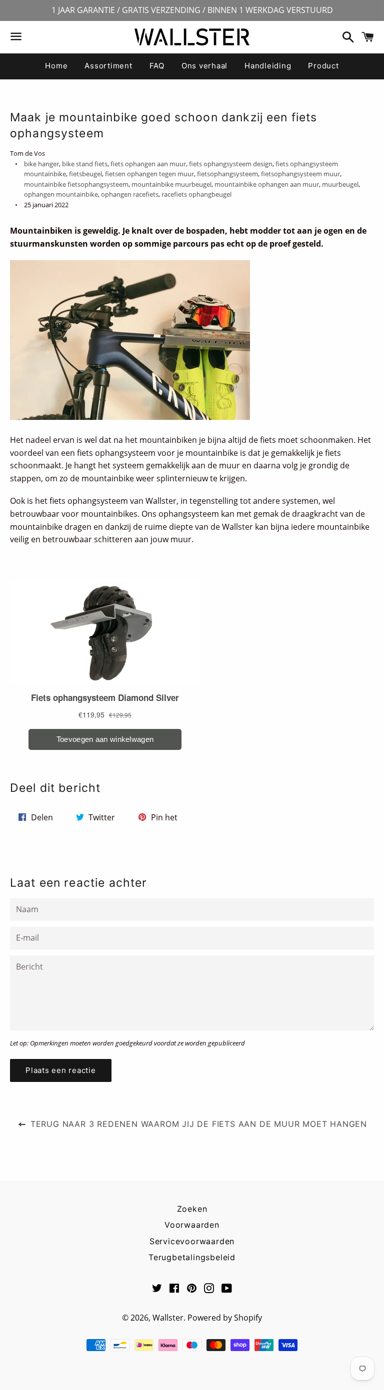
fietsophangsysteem (227, 173)
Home (56, 65)
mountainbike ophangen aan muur (266, 184)
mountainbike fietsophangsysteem (76, 184)
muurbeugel (340, 184)
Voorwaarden (192, 1225)
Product (323, 65)
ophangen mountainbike (61, 194)
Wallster (168, 1317)
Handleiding (267, 65)
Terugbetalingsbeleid (192, 1257)
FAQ (157, 65)
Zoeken (192, 1209)
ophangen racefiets (129, 194)
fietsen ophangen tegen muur (149, 173)
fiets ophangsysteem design (230, 163)
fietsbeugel (85, 173)
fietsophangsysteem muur (300, 173)
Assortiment (108, 65)
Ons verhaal (205, 65)
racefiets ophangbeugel (197, 194)
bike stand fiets (85, 163)
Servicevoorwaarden (192, 1241)
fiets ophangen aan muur (148, 163)
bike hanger (41, 163)
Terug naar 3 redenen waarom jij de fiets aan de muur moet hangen (197, 1124)
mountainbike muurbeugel (172, 184)
